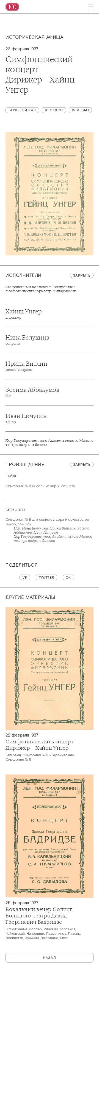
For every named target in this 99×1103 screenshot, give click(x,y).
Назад (49, 958)
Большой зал (22, 110)
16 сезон (54, 110)
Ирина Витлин (26, 366)
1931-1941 (80, 110)
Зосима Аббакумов (32, 392)
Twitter (46, 577)
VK (25, 577)
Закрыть (82, 275)
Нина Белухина (28, 340)
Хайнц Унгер (24, 313)
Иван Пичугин (26, 418)
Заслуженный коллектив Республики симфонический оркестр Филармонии (41, 289)
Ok (68, 577)
